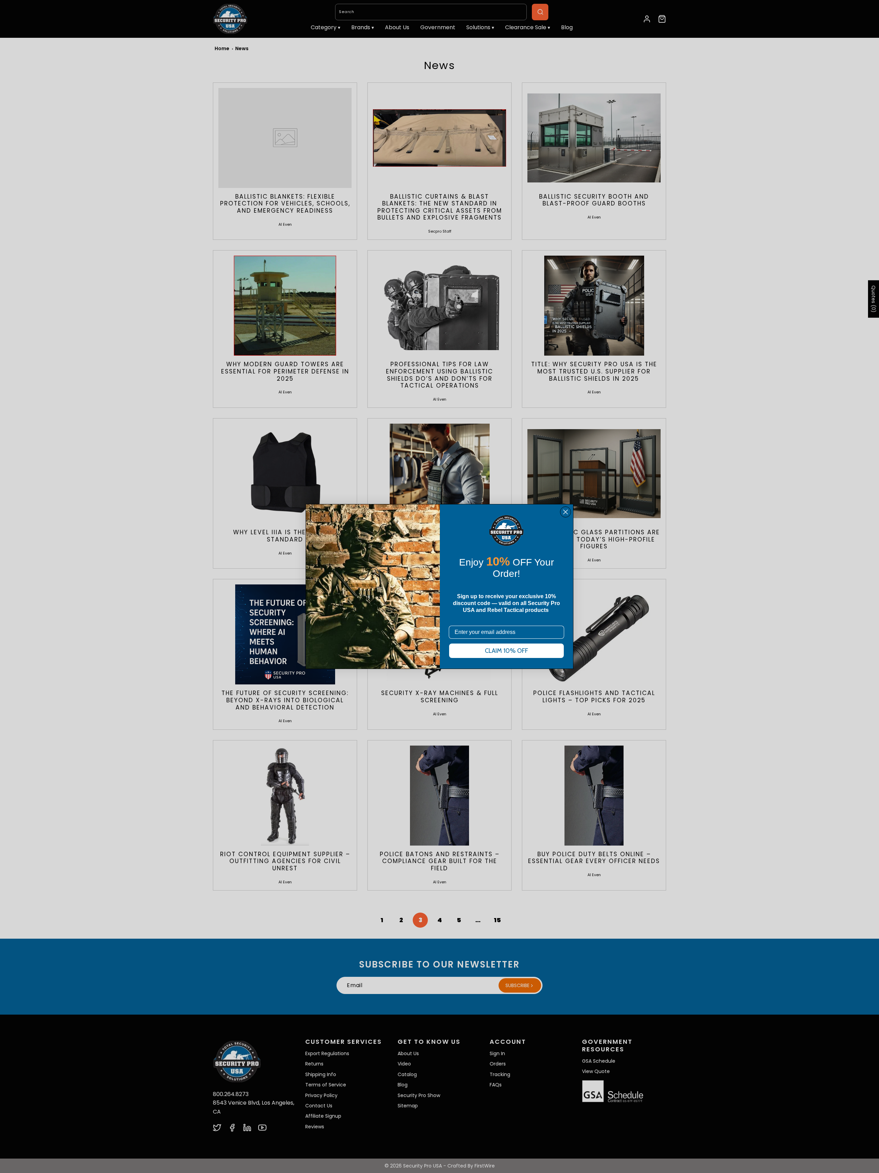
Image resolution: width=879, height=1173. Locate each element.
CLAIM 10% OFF (506, 651)
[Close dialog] (565, 512)
